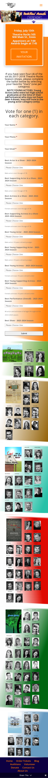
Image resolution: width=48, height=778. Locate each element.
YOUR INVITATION (24, 54)
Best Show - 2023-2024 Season (19, 320)
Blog (36, 760)
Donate (15, 767)
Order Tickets (23, 760)
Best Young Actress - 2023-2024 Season (23, 265)
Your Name (11, 125)
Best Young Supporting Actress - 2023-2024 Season (23, 282)
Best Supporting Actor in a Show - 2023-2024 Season (24, 179)
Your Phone (11, 137)
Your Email (10, 149)
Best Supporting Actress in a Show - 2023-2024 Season (22, 215)
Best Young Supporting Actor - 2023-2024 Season (22, 248)
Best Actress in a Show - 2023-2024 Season (21, 197)
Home (9, 760)
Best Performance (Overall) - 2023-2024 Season (23, 299)
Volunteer (29, 764)
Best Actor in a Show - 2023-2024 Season (20, 161)
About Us (23, 770)
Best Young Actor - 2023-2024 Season (22, 232)
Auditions (15, 764)
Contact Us (28, 767)
